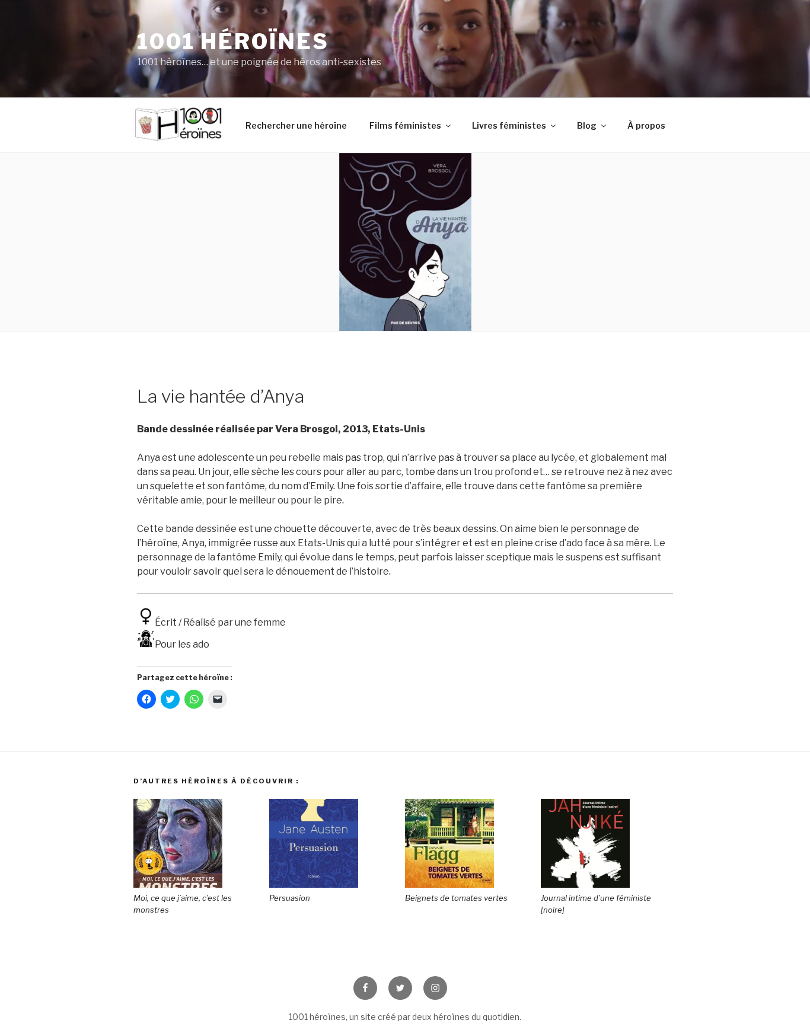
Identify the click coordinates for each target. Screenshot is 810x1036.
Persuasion (289, 898)
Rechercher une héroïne (296, 125)
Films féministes (405, 125)
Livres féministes (509, 125)
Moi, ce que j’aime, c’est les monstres (182, 904)
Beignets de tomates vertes (456, 898)
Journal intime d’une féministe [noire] (596, 904)
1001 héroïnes (233, 41)
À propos (646, 125)
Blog (587, 125)
